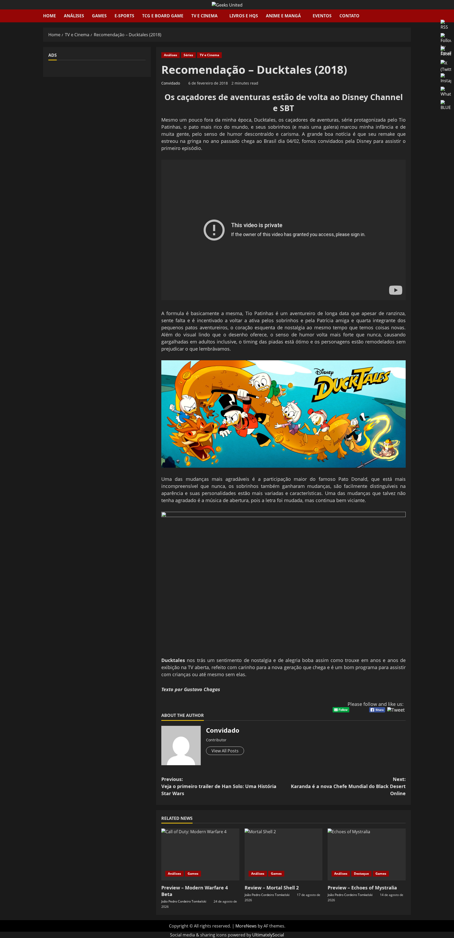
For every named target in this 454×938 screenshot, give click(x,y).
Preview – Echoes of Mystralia (362, 887)
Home (49, 16)
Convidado (170, 83)
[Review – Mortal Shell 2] (284, 854)
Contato (349, 16)
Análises (74, 16)
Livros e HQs (243, 16)
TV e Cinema (204, 16)
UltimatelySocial (268, 935)
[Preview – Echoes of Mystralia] (367, 854)
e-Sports (124, 16)
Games (99, 16)
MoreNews (246, 926)
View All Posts (225, 751)
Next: (348, 786)
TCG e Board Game (162, 16)
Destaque (361, 873)
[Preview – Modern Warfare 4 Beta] (200, 854)
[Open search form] (409, 15)
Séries (188, 55)
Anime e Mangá (283, 16)
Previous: (218, 786)
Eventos (322, 16)
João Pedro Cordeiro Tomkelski (183, 901)
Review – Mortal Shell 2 (272, 887)
